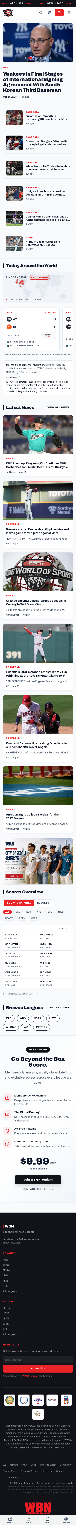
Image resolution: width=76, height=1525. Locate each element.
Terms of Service (30, 1471)
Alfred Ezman (12, 615)
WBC (23, 1018)
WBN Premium (29, 1376)
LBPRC (7, 1318)
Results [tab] (43, 903)
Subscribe (38, 1368)
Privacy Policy (10, 1471)
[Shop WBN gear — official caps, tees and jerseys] (38, 861)
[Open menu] (69, 13)
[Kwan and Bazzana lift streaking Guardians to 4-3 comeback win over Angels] (38, 728)
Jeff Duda (11, 472)
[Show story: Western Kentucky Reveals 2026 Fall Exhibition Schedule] (40, 58)
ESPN (25, 354)
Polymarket (65, 354)
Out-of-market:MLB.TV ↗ (23, 346)
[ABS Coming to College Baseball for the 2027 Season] (38, 799)
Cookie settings (11, 1477)
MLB (19, 354)
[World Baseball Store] (59, 12)
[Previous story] (8, 43)
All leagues (61, 1007)
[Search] (41, 13)
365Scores (31, 994)
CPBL (22, 918)
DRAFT (9, 918)
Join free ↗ (13, 377)
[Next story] (67, 43)
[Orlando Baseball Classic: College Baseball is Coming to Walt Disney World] (38, 585)
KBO (28, 912)
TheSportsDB (37, 354)
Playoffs (41, 1027)
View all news (60, 407)
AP (7, 543)
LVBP (6, 1313)
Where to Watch (48, 1464)
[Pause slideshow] (51, 58)
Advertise (48, 1471)
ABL (5, 1329)
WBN (9, 1226)
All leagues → (11, 1291)
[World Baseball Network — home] (8, 13)
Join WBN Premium (38, 1179)
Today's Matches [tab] (19, 903)
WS (26, 1027)
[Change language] (49, 12)
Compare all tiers (38, 1189)
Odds (33, 1464)
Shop (24, 1464)
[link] (31, 329)
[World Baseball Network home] (38, 1508)
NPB (39, 912)
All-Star (11, 1027)
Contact (60, 1471)
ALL (7, 912)
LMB (50, 912)
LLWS (34, 918)
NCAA (37, 1018)
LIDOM (7, 1307)
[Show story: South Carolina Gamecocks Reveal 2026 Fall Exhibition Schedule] (25, 58)
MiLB (60, 912)
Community (66, 1464)
